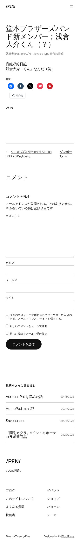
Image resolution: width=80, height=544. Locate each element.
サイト (10, 297)
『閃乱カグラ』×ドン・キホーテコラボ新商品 (31, 435)
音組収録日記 (16, 63)
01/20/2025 (67, 434)
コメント (13, 216)
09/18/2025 (67, 396)
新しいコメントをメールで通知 (28, 326)
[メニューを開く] (72, 6)
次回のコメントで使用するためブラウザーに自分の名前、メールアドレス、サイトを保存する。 (41, 317)
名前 (10, 263)
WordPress (67, 536)
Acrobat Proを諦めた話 (24, 397)
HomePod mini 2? (20, 409)
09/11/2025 (67, 408)
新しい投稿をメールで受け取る (28, 333)
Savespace (15, 421)
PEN (17, 53)
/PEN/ (11, 6)
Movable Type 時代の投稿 (48, 53)
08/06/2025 (67, 421)
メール (11, 280)
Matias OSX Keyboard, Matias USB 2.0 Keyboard (28, 154)
